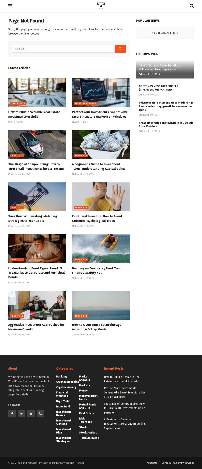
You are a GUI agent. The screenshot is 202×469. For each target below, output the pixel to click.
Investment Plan (63, 431)
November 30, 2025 (20, 174)
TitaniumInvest (89, 438)
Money (83, 390)
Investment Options (63, 422)
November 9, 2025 (150, 74)
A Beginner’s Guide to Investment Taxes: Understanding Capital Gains (125, 424)
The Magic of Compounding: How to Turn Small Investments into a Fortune (124, 408)
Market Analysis (84, 378)
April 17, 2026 (81, 122)
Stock (83, 427)
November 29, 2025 (84, 174)
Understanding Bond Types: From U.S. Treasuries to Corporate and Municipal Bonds (36, 272)
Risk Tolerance (85, 420)
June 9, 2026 (16, 122)
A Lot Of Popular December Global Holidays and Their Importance (160, 67)
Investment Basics (85, 103)
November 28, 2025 (20, 282)
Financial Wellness (62, 394)
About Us (152, 462)
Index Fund (63, 406)
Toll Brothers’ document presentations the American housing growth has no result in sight (166, 106)
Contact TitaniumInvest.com (178, 462)
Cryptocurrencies (67, 382)
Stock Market (88, 432)
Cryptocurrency (66, 387)
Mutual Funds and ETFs (87, 406)
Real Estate (18, 103)
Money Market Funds (88, 397)
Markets (84, 385)
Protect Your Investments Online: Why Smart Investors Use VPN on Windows (125, 393)
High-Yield (17, 155)
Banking (61, 376)
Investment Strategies (63, 439)
